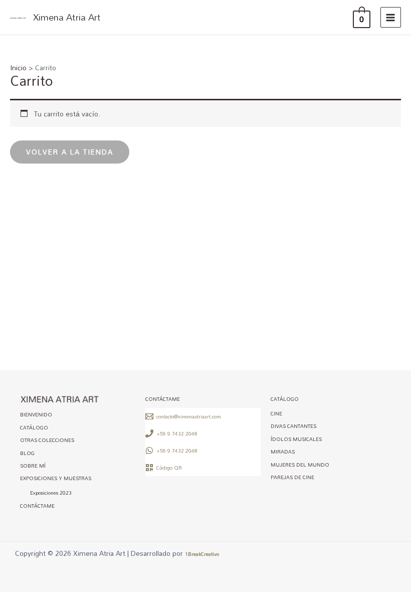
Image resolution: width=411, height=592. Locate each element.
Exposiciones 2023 (51, 493)
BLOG (27, 453)
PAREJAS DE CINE (292, 477)
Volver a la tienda (69, 152)
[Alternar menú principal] (390, 17)
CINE (276, 413)
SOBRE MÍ (33, 466)
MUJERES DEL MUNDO (300, 465)
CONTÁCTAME (37, 506)
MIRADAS (283, 452)
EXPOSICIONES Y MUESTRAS (55, 479)
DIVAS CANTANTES (293, 426)
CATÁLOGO (34, 427)
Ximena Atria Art (67, 17)
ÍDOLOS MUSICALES (296, 439)
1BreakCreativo (202, 554)
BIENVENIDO (36, 415)
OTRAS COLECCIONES (47, 440)
